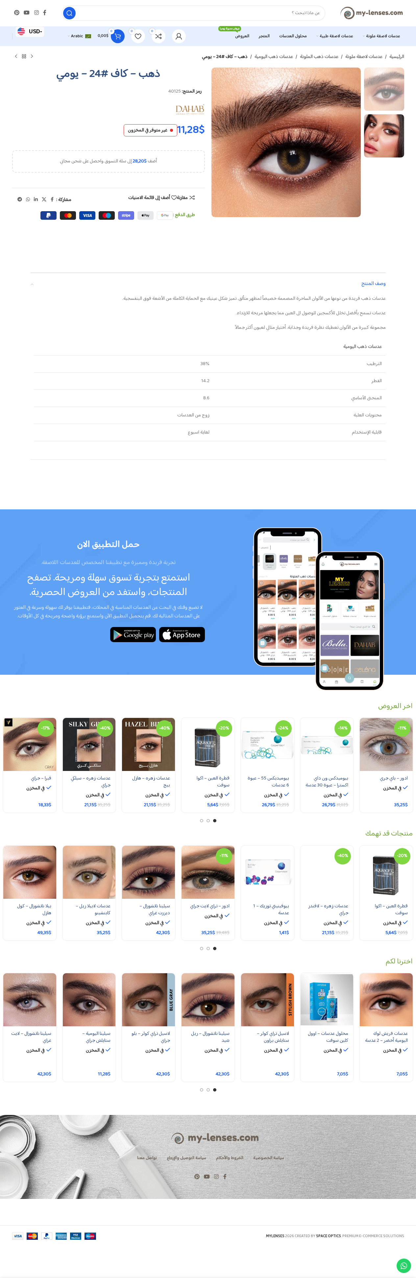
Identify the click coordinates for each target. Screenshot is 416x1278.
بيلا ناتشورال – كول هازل (34, 909)
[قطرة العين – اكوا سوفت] (208, 744)
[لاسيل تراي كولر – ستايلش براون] (267, 999)
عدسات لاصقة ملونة (363, 57)
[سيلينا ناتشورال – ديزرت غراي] (148, 872)
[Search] (69, 13)
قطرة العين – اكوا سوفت (213, 781)
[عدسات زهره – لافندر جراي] (327, 872)
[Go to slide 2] (208, 820)
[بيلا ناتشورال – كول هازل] (29, 872)
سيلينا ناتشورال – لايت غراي (31, 1037)
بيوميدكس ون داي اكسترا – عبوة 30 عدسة (327, 781)
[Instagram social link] (36, 13)
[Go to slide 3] (201, 820)
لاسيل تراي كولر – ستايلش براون (273, 1037)
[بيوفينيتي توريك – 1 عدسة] (267, 872)
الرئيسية (396, 57)
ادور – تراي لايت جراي (210, 906)
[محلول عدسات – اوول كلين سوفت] (327, 999)
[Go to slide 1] (214, 820)
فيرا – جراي (41, 778)
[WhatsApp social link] (28, 200)
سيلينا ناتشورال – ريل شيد (210, 1037)
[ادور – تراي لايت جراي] (208, 872)
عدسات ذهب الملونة (319, 57)
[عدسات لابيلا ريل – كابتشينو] (89, 872)
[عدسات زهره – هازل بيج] (148, 744)
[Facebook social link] (45, 13)
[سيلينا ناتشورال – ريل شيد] (208, 999)
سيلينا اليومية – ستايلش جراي (96, 1037)
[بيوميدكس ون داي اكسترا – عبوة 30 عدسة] (327, 744)
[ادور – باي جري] (386, 744)
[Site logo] (371, 13)
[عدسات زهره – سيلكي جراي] (89, 744)
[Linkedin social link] (36, 200)
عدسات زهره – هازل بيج (151, 781)
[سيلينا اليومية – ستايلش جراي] (89, 999)
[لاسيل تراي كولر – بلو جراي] (148, 999)
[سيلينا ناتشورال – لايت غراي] (29, 999)
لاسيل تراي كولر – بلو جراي (151, 1037)
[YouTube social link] (27, 13)
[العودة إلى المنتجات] (24, 57)
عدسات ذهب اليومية (274, 57)
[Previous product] (32, 57)
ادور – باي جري (394, 778)
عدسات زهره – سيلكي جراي (90, 781)
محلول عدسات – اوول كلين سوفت (328, 1037)
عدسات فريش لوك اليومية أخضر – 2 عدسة (386, 1037)
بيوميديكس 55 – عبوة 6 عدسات (268, 781)
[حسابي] (179, 36)
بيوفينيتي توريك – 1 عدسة (271, 909)
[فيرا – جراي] (29, 744)
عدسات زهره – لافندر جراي (328, 909)
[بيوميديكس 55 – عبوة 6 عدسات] (267, 744)
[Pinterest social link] (17, 13)
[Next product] (16, 57)
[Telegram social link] (19, 200)
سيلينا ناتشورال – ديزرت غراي (154, 909)
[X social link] (44, 200)
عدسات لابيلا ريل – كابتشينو (93, 909)
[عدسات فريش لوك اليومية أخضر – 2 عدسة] (386, 999)
